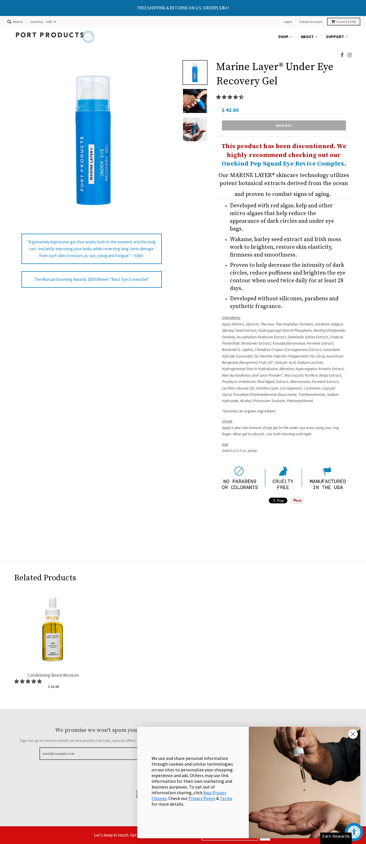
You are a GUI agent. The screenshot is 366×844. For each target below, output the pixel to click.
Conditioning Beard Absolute (53, 675)
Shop (283, 36)
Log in (288, 21)
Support (335, 36)
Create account (310, 21)
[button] (230, 97)
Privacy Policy (201, 798)
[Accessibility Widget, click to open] (354, 832)
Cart (346, 21)
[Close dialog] (353, 734)
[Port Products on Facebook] (342, 55)
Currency (36, 22)
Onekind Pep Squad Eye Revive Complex (283, 164)
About (307, 36)
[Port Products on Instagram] (349, 55)
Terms (226, 798)
